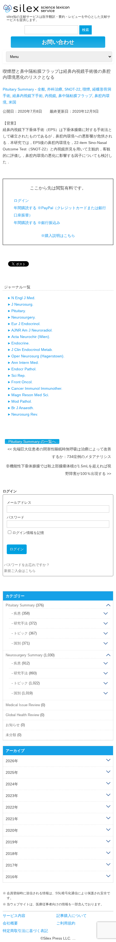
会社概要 (10, 923)
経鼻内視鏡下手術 (27, 96)
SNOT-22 (72, 89)
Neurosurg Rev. (24, 414)
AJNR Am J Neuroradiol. (32, 330)
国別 (17, 643)
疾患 (17, 613)
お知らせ (13, 725)
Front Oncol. (22, 382)
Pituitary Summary (18, 89)
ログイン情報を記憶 (27, 533)
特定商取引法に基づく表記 (25, 931)
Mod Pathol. (21, 401)
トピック (21, 633)
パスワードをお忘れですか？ (27, 565)
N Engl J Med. (23, 298)
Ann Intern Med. (25, 362)
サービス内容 (14, 915)
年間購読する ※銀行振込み (37, 222)
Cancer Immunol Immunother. (36, 388)
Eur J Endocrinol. (25, 324)
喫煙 (86, 89)
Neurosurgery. (23, 317)
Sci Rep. (18, 375)
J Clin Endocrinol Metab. (32, 349)
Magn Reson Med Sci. (30, 395)
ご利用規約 (65, 923)
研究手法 (21, 623)
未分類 (11, 735)
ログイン (21, 200)
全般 (41, 89)
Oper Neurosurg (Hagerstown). (37, 356)
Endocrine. (20, 343)
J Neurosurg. (22, 304)
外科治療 (54, 89)
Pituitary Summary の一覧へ (32, 441)
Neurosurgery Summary (24, 655)
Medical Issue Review (23, 705)
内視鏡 (50, 96)
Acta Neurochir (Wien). (30, 336)
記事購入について (71, 915)
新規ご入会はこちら (20, 571)
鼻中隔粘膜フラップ (75, 96)
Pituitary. (18, 311)
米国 (12, 102)
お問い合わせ (58, 42)
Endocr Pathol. (23, 369)
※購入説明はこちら (58, 235)
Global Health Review (22, 715)
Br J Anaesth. (22, 408)
